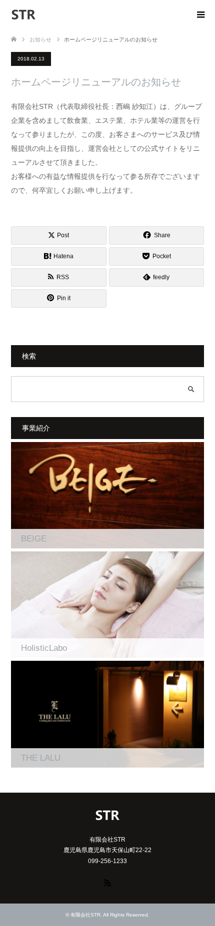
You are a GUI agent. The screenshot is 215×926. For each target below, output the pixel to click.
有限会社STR (85, 915)
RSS (107, 882)
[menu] (200, 15)
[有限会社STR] (36, 14)
